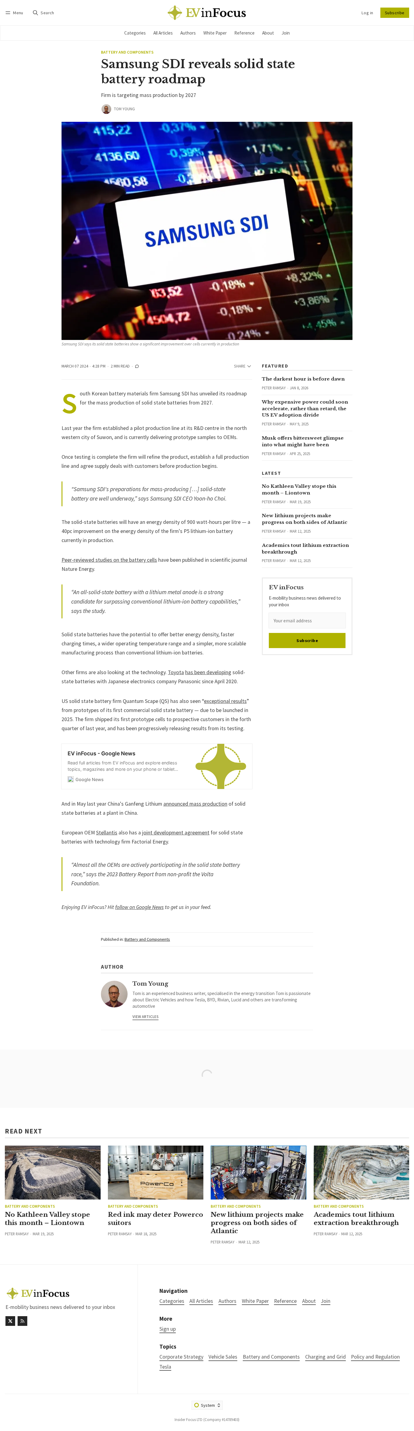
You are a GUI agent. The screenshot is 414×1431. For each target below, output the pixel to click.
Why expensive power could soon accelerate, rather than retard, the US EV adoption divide (305, 408)
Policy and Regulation (375, 1357)
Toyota (176, 672)
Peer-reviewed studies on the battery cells (109, 560)
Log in (367, 12)
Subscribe (395, 12)
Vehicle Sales (223, 1357)
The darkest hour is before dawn (303, 379)
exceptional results (225, 701)
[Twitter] (10, 1321)
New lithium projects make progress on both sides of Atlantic (257, 1223)
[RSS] (22, 1321)
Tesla (165, 1367)
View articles (145, 1016)
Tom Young (124, 108)
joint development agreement (175, 832)
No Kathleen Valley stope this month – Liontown (47, 1219)
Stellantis (106, 832)
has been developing (208, 672)
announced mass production (195, 803)
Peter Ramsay (273, 387)
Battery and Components (127, 52)
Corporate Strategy (181, 1357)
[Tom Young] (106, 109)
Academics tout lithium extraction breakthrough (356, 1219)
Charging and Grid (325, 1357)
